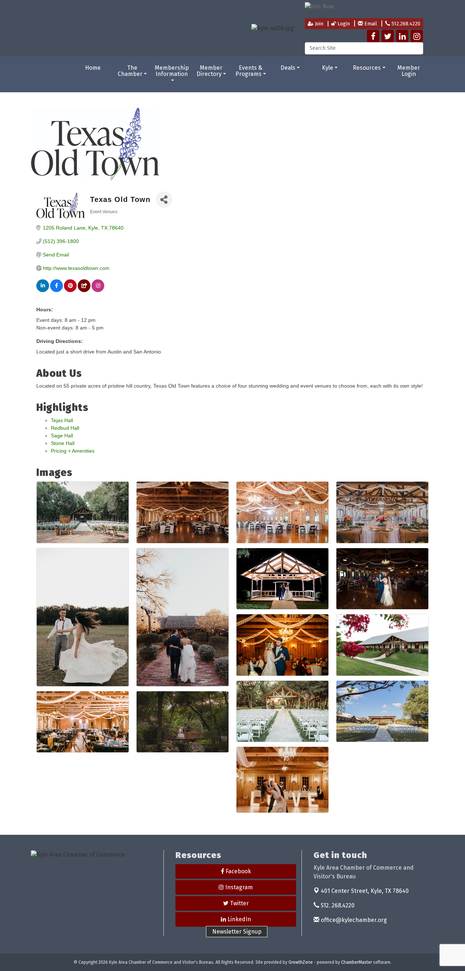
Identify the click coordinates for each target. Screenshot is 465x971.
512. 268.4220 (337, 905)
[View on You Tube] (84, 290)
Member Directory (210, 71)
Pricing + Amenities (72, 451)
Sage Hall (62, 435)
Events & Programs (249, 71)
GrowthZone (300, 962)
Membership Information (172, 71)
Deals (287, 67)
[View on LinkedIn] (42, 290)
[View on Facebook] (56, 290)
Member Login (408, 71)
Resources (367, 67)
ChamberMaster (356, 962)
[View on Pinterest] (70, 290)
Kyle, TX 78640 (365, 890)
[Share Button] (164, 199)
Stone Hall (62, 443)
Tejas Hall (62, 420)
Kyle (327, 67)
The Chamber (130, 71)
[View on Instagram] (98, 290)
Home (93, 67)
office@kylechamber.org (353, 920)
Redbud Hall (65, 428)
